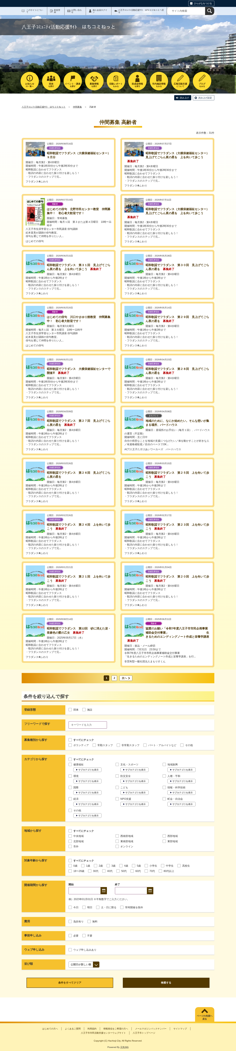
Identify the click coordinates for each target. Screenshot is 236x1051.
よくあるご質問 (73, 1028)
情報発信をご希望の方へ (115, 1028)
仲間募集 (77, 107)
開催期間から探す (35, 885)
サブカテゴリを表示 (88, 769)
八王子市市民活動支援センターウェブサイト (103, 1033)
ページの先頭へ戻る (205, 1017)
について (180, 84)
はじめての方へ (50, 1028)
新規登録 (57, 11)
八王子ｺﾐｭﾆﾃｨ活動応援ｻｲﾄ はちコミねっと (44, 107)
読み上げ (184, 97)
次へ (124, 678)
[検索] (209, 11)
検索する (166, 982)
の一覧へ (29, 84)
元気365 (124, 1047)
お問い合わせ (76, 11)
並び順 (28, 963)
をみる (116, 84)
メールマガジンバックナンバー (150, 1028)
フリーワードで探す (37, 723)
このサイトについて (34, 11)
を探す (51, 84)
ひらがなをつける (203, 3)
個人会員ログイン (100, 11)
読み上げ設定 (205, 97)
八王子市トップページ (144, 1033)
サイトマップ (180, 1028)
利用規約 (91, 1028)
